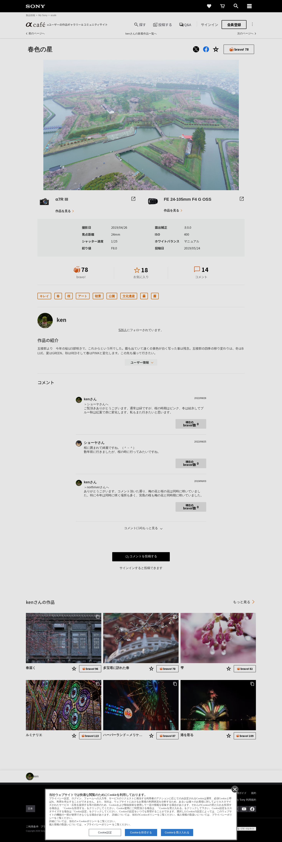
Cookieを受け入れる (177, 832)
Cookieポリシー (88, 821)
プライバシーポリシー (99, 824)
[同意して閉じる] (234, 789)
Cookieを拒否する (141, 832)
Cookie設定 (105, 832)
